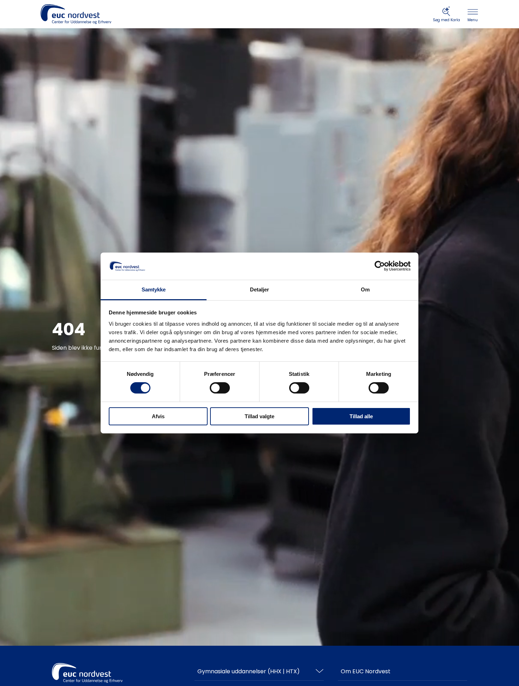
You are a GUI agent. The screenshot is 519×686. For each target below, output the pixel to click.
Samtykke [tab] (154, 289)
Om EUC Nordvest (365, 671)
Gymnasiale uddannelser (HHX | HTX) (248, 671)
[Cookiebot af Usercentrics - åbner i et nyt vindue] (380, 266)
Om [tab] (365, 289)
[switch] (220, 388)
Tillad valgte (259, 416)
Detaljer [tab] (259, 289)
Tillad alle (361, 416)
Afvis (158, 416)
